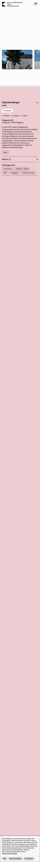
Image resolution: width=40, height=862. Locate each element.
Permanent (7, 110)
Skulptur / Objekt (22, 169)
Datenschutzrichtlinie (9, 853)
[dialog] (20, 849)
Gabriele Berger (28, 173)
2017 (5, 173)
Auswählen (29, 858)
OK (4, 858)
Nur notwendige (15, 858)
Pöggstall (14, 173)
